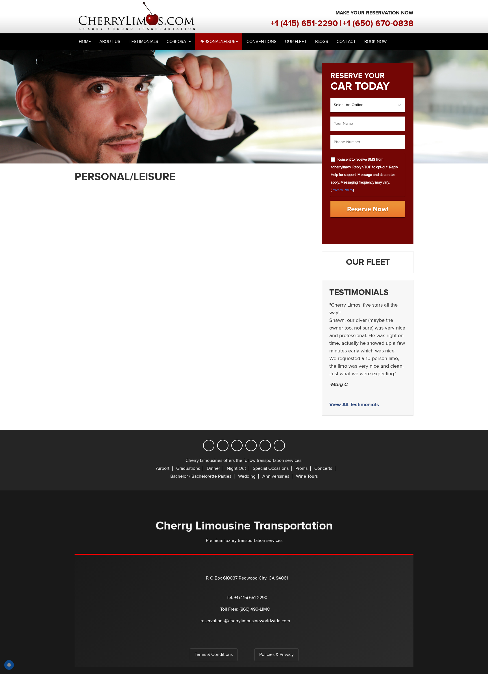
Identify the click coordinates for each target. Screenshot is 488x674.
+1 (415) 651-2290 (304, 23)
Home (85, 41)
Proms (301, 468)
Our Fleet (296, 41)
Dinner (213, 468)
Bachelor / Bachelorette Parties (200, 476)
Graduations (188, 468)
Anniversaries (275, 476)
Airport (162, 468)
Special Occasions (271, 468)
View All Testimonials (354, 404)
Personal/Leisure (218, 41)
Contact (346, 41)
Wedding (247, 476)
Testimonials (143, 41)
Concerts (323, 468)
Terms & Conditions (214, 654)
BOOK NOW (375, 41)
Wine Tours (307, 476)
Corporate (179, 41)
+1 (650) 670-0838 (378, 23)
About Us (109, 41)
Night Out (236, 468)
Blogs (321, 41)
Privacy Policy (342, 190)
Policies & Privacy (276, 654)
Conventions (261, 41)
